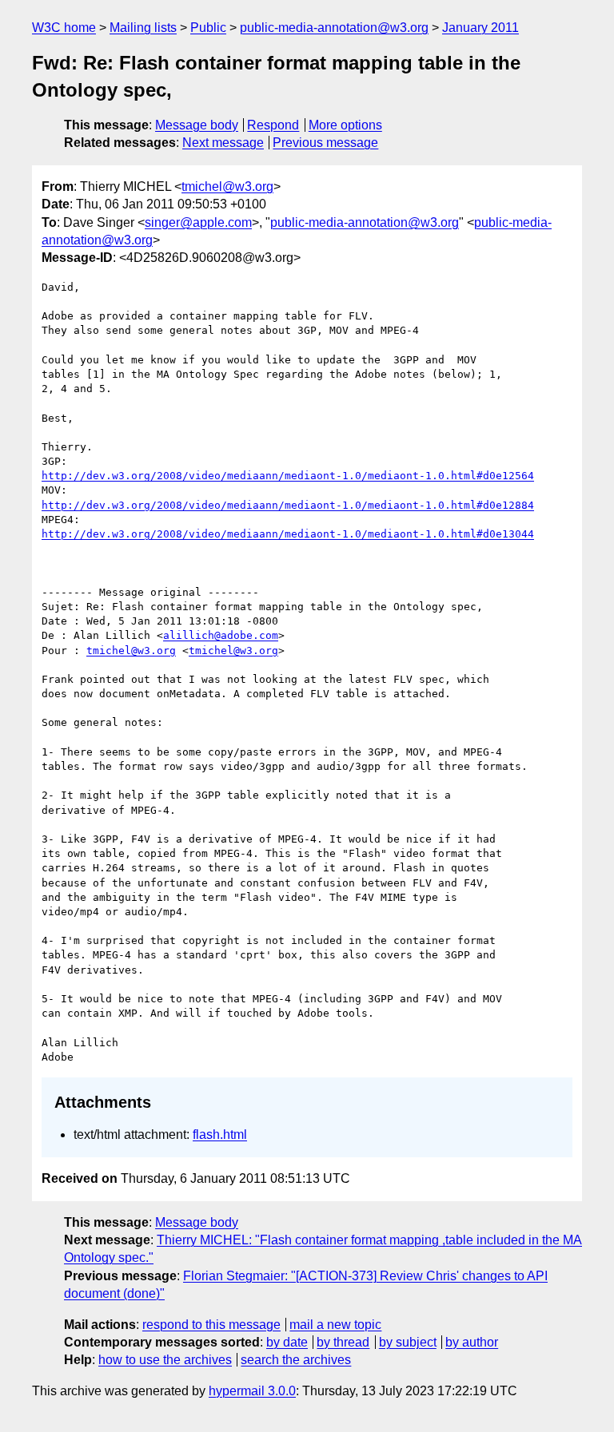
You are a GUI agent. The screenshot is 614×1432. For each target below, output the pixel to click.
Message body (196, 125)
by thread (343, 1342)
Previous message (325, 142)
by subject (408, 1342)
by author (471, 1342)
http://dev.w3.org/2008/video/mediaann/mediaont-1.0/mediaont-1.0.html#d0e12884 (288, 505)
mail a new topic (335, 1324)
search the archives (296, 1360)
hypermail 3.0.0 (252, 1391)
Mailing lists (143, 27)
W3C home (64, 27)
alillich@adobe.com (220, 635)
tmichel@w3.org (227, 186)
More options (345, 125)
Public (208, 27)
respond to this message (211, 1324)
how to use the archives (165, 1360)
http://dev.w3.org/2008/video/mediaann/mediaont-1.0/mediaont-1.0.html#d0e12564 (288, 476)
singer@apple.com (198, 222)
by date (287, 1342)
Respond (273, 125)
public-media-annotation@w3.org (334, 27)
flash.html (220, 1134)
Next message (223, 142)
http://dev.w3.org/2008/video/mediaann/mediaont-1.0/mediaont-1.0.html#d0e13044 (288, 534)
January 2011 (480, 27)
